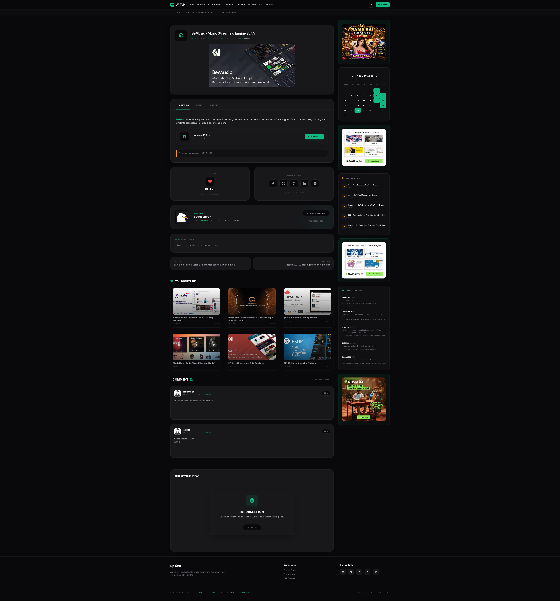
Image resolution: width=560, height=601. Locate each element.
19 (358, 105)
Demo (199, 105)
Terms (371, 593)
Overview (183, 105)
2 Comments (247, 39)
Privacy (360, 593)
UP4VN (180, 4)
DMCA (380, 593)
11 (351, 100)
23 (383, 105)
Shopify (252, 4)
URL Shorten (289, 578)
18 (351, 105)
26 (358, 110)
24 (345, 110)
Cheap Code (290, 570)
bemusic (180, 245)
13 (364, 100)
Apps (191, 4)
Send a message (317, 213)
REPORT (213, 593)
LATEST (201, 593)
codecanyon (181, 225)
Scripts (201, 4)
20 (364, 105)
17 (345, 105)
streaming (205, 245)
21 (370, 105)
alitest (186, 430)
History (214, 105)
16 (383, 100)
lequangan (188, 391)
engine (218, 245)
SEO (261, 4)
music (192, 245)
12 (358, 100)
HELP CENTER (228, 593)
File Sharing (289, 574)
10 (345, 100)
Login (384, 4)
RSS (388, 593)
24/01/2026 (199, 39)
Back (253, 527)
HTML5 (241, 4)
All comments (316, 221)
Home (178, 12)
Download (316, 136)
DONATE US (244, 593)
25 (351, 110)
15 (377, 100)
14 (370, 100)
